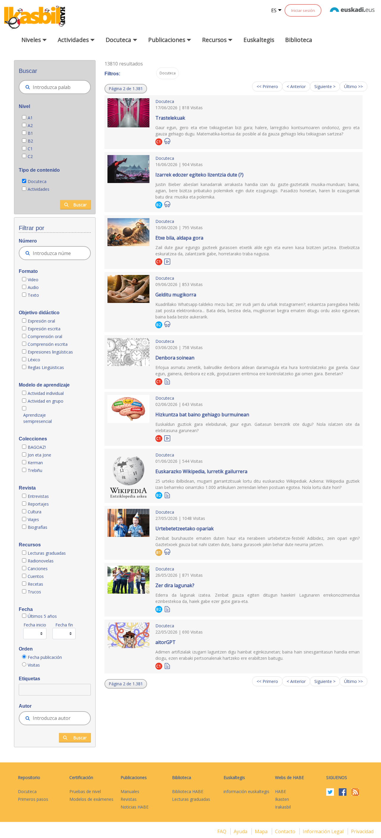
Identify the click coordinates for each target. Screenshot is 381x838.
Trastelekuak (170, 118)
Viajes (33, 519)
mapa (262, 831)
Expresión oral (41, 321)
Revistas (129, 799)
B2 (30, 141)
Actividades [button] (74, 40)
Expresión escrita (44, 329)
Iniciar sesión (303, 10)
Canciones (38, 568)
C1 (30, 148)
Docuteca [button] (119, 40)
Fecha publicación (45, 657)
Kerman (35, 462)
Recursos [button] (215, 40)
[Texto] (167, 381)
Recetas (35, 584)
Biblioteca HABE (187, 791)
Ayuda (241, 831)
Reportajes (38, 504)
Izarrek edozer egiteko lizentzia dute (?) (199, 174)
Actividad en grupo (45, 401)
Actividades (38, 189)
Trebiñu (35, 470)
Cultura (34, 512)
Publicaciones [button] (167, 40)
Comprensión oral (45, 336)
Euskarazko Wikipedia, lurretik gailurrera (201, 471)
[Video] (167, 261)
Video (33, 279)
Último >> (353, 86)
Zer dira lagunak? (174, 585)
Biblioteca (298, 40)
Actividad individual (46, 393)
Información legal (324, 831)
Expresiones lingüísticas (50, 352)
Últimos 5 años (42, 616)
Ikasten (282, 799)
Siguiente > (324, 86)
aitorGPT (165, 642)
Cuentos (36, 576)
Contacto (285, 831)
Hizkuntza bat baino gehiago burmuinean (202, 414)
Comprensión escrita (48, 344)
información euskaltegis (246, 791)
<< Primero (267, 86)
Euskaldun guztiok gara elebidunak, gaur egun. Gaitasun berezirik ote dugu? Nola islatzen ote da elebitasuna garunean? (257, 427)
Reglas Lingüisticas (46, 367)
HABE (280, 791)
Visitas (34, 665)
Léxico (34, 359)
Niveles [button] (31, 40)
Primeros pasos (33, 799)
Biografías (38, 527)
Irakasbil (283, 807)
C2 (30, 156)
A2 (30, 125)
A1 (30, 118)
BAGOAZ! (37, 447)
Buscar (80, 204)
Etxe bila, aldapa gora (179, 237)
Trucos (34, 592)
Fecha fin (64, 625)
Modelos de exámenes (91, 799)
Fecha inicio (35, 625)
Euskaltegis (258, 40)
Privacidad (362, 831)
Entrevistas (38, 496)
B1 (30, 133)
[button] (125, 88)
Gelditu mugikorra (175, 294)
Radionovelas (41, 561)
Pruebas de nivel (85, 791)
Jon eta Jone (39, 455)
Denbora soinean (174, 357)
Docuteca (37, 181)
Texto (33, 295)
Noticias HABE (135, 807)
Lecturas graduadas (47, 553)
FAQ (222, 831)
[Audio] (167, 141)
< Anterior (296, 86)
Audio (33, 287)
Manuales (130, 791)
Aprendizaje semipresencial (37, 418)
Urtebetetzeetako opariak (184, 528)
